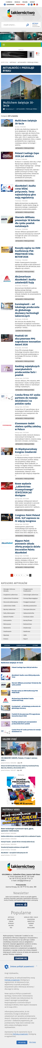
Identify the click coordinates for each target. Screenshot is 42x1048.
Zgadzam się (21, 958)
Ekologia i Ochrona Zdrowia (9, 590)
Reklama (24, 2)
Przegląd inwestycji (29, 602)
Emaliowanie (7, 631)
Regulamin (31, 927)
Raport (25, 639)
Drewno (5, 639)
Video (31, 925)
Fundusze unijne (28, 616)
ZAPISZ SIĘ (19, 905)
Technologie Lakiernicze (30, 594)
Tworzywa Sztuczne (29, 609)
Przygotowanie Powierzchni (28, 590)
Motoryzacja (7, 624)
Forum (11, 921)
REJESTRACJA (20, 4)
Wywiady (6, 635)
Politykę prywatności (12, 980)
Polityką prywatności (20, 1034)
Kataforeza (26, 631)
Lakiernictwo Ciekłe (9, 605)
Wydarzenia (7, 628)
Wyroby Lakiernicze (9, 609)
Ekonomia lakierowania (10, 602)
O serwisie (9, 2)
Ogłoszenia (31, 919)
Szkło (25, 635)
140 (27, 575)
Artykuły (11, 917)
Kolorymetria (7, 620)
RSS (11, 927)
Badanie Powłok (8, 616)
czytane (35, 645)
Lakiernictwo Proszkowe (23, 331)
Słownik (31, 923)
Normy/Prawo (27, 620)
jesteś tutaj (4, 62)
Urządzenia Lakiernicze (10, 594)
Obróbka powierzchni (30, 605)
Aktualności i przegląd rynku (25, 148)
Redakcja (17, 2)
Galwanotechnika (28, 613)
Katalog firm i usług (31, 917)
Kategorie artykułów (14, 583)
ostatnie (7, 645)
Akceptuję (22, 1042)
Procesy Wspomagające (30, 598)
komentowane (21, 645)
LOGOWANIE (10, 4)
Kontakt (32, 2)
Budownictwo (27, 624)
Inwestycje (31, 921)
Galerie (11, 925)
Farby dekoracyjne (9, 613)
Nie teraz (32, 1042)
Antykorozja (27, 628)
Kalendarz (11, 919)
